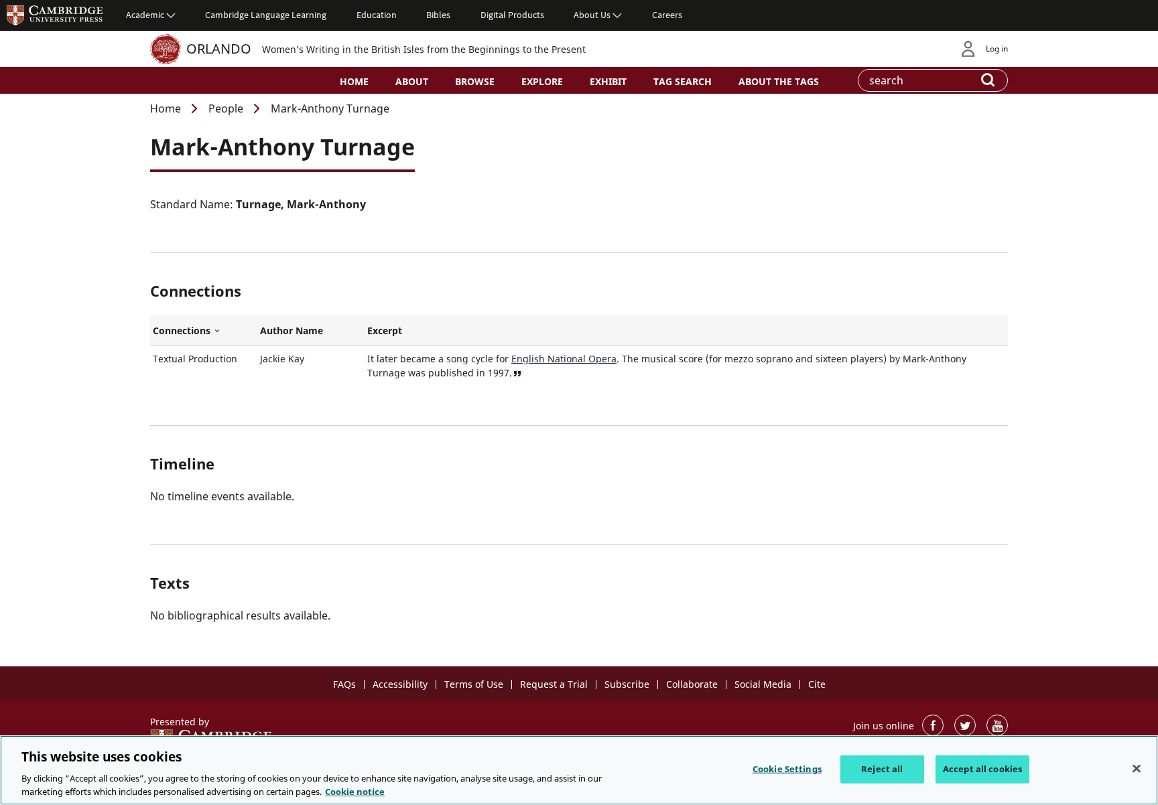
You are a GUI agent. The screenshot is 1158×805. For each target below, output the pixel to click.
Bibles (438, 15)
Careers (667, 15)
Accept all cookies (982, 769)
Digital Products (512, 15)
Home (354, 81)
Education (377, 15)
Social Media (762, 684)
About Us (592, 15)
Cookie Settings (787, 769)
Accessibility (400, 684)
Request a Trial (554, 684)
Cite (817, 684)
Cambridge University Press (55, 15)
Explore (542, 81)
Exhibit (608, 81)
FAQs (344, 684)
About (411, 81)
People (225, 108)
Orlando (218, 49)
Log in (997, 48)
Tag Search (682, 81)
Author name (291, 330)
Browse (475, 81)
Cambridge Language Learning (265, 15)
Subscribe (626, 684)
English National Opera (564, 358)
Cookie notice (355, 791)
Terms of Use (473, 684)
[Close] (1136, 769)
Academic (145, 15)
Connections (204, 331)
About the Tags (778, 81)
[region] (579, 770)
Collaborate (692, 684)
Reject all (882, 769)
